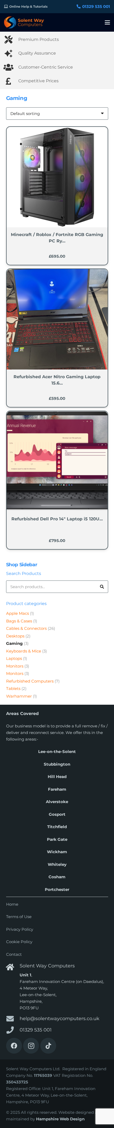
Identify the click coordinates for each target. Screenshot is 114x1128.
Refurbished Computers (30, 681)
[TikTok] (48, 1046)
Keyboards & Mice (23, 651)
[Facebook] (14, 1046)
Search (102, 586)
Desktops (15, 636)
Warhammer (19, 696)
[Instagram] (31, 1046)
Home (12, 904)
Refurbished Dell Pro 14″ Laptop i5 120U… (57, 518)
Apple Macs (17, 613)
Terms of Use (19, 916)
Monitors (14, 666)
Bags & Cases (19, 620)
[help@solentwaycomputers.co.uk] (13, 1019)
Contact (14, 954)
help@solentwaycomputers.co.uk (59, 1018)
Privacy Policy (19, 929)
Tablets (13, 688)
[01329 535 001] (13, 1030)
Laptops (14, 658)
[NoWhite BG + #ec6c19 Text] (24, 22)
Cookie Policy (19, 941)
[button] (107, 22)
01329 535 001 (36, 1030)
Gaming (14, 643)
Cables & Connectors (26, 628)
